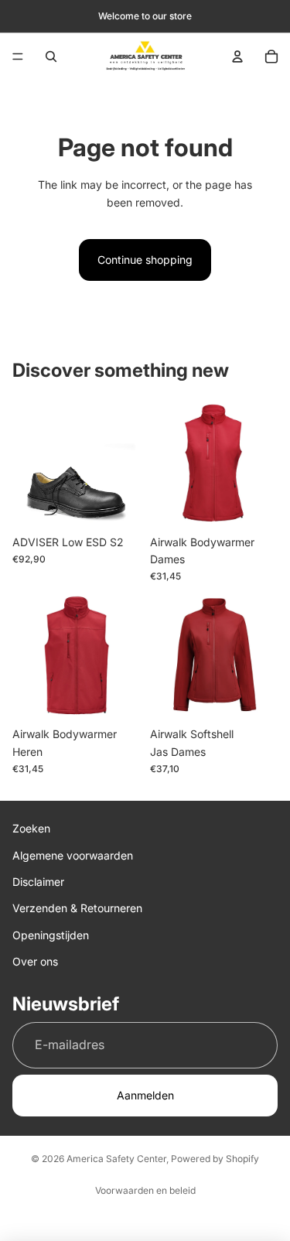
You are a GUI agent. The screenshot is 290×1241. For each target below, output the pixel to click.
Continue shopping (145, 259)
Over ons (35, 961)
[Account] (237, 56)
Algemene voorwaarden (72, 855)
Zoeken (31, 828)
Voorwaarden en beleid (145, 1190)
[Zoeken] (51, 56)
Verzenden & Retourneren (77, 908)
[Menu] (18, 56)
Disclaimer (38, 881)
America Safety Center (116, 1158)
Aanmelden (145, 1095)
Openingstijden (50, 935)
